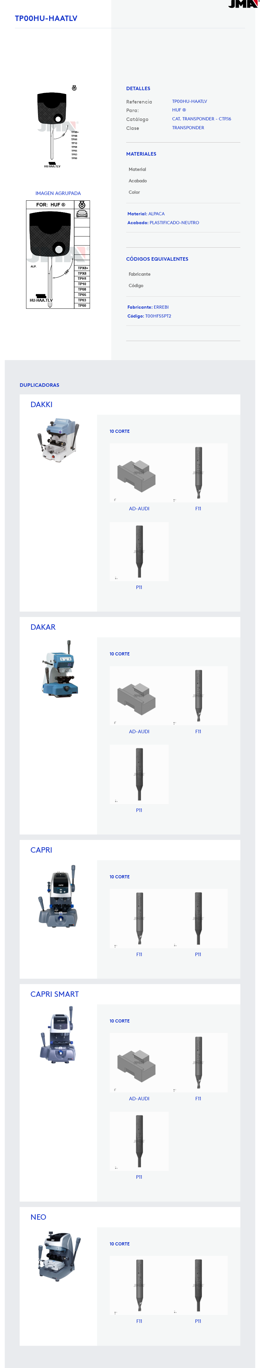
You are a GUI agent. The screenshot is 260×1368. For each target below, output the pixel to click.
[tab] (183, 88)
